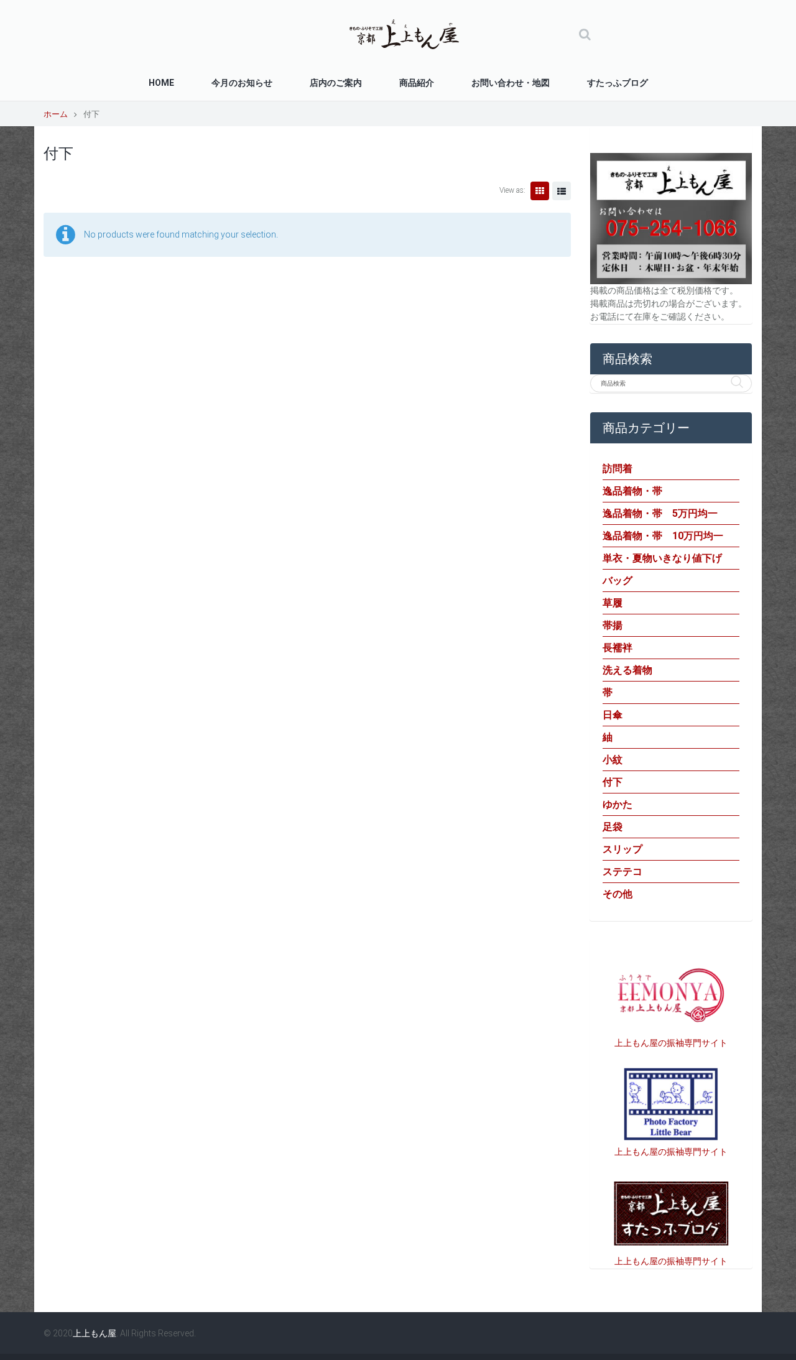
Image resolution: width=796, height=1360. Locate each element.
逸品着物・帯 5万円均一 (660, 513)
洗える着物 (627, 670)
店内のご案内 (336, 83)
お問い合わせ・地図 (510, 83)
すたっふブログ (617, 83)
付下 (612, 782)
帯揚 (612, 625)
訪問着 (617, 468)
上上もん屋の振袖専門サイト (671, 1043)
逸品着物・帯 (632, 491)
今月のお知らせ (241, 83)
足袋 (612, 827)
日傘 (612, 715)
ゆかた (617, 804)
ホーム (56, 114)
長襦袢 (617, 648)
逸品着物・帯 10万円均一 (663, 536)
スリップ (622, 849)
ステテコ (622, 871)
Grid (539, 191)
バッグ (617, 580)
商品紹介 (416, 83)
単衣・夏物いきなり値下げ (662, 558)
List (561, 191)
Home (161, 83)
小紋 (612, 760)
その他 (617, 894)
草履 (612, 603)
